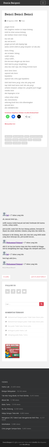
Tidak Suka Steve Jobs (35, 317)
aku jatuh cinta (18, 136)
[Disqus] (24, 178)
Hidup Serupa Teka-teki (10, 413)
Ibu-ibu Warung (7, 409)
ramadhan (16, 143)
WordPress (26, 445)
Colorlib (34, 442)
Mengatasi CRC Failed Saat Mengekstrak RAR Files (20, 418)
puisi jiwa (8, 143)
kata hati (8, 140)
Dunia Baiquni (11, 2)
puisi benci (37, 140)
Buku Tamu (23, 335)
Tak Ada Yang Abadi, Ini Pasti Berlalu (15, 396)
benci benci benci (36, 136)
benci (26, 136)
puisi (29, 140)
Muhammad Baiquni (15, 317)
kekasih (15, 140)
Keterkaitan (6, 424)
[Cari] (41, 304)
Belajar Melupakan (8, 391)
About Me (5, 400)
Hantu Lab (23, 330)
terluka (24, 143)
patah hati (23, 140)
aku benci (8, 136)
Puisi (23, 21)
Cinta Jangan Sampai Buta (11, 428)
